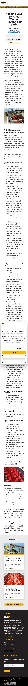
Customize (13, 357)
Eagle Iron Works (14, 28)
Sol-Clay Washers (14, 43)
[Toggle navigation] (25, 2)
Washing (18, 39)
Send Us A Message (9, 648)
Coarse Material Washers (11, 61)
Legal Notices (7, 680)
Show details (20, 348)
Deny (14, 361)
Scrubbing (10, 39)
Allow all (14, 352)
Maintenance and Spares (14, 36)
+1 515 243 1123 (8, 639)
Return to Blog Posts (14, 604)
